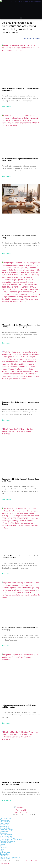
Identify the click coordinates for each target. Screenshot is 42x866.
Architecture (4, 820)
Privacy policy (5, 863)
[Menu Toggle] (21, 18)
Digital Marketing (6, 843)
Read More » (6, 106)
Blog (1, 851)
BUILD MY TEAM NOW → (10, 857)
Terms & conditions (32, 861)
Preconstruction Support (8, 838)
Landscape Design (6, 830)
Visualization (4, 826)
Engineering (4, 831)
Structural (3, 833)
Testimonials (4, 854)
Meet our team (5, 852)
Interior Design (5, 828)
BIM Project (4, 823)
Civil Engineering (6, 834)
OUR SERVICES (6, 818)
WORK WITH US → (7, 859)
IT (1, 846)
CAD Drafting (5, 825)
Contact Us (4, 855)
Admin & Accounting (7, 841)
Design (2, 844)
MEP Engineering (6, 836)
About (2, 849)
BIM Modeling (5, 821)
